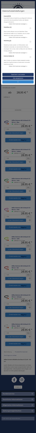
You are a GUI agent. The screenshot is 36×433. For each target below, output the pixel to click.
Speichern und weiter (18, 74)
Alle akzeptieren (18, 78)
